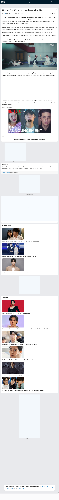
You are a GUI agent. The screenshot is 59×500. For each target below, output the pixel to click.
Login (3, 172)
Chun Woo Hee (24, 35)
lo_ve (5, 13)
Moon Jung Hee (52, 35)
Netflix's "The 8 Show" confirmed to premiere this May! (24, 10)
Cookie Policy (45, 486)
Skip (57, 221)
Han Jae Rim (31, 39)
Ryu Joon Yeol (17, 35)
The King (10, 41)
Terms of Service (21, 488)
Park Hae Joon (38, 35)
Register (8, 172)
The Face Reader (16, 41)
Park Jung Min (31, 35)
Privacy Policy (9, 488)
